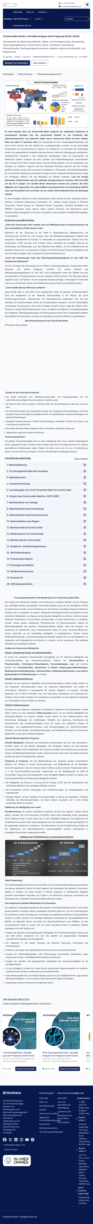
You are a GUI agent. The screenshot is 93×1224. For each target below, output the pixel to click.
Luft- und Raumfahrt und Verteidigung (64, 1105)
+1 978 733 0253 (68, 3)
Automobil (62, 1098)
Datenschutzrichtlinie (48, 1113)
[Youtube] (27, 1139)
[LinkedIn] (16, 1139)
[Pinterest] (32, 1139)
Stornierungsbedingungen (51, 1132)
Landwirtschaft (64, 1111)
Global (17, 56)
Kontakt (42, 1109)
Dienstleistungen (47, 1105)
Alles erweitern (81, 458)
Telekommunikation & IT (43, 56)
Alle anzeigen (63, 1122)
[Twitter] (10, 1139)
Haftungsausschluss (48, 1128)
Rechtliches (44, 1124)
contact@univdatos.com (71, 6)
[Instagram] (21, 1139)
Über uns (43, 1102)
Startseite (8, 74)
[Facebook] (5, 1139)
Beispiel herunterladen (16, 62)
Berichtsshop (25, 74)
